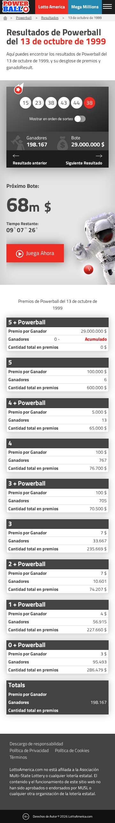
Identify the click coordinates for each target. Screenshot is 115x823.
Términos (18, 757)
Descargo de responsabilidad (36, 743)
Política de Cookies (72, 750)
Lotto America (51, 6)
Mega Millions (85, 6)
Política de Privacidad (29, 750)
